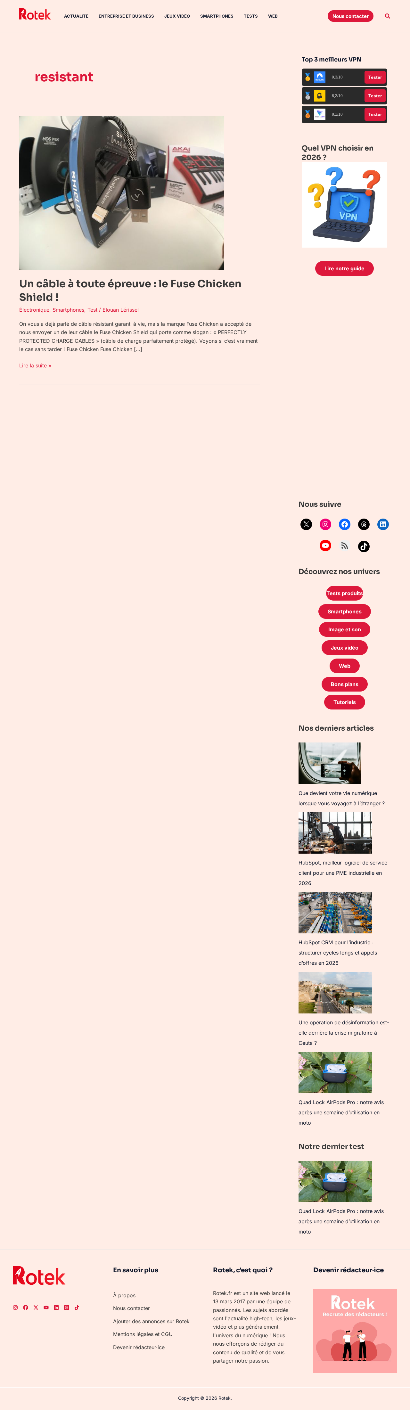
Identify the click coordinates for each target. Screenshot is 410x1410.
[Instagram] (325, 524)
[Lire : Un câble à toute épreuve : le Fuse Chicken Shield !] (121, 192)
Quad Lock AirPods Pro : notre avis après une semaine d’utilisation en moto (341, 1112)
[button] (350, 16)
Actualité (76, 16)
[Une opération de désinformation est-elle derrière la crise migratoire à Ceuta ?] (335, 992)
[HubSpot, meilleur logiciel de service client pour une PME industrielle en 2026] (335, 833)
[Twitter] (35, 1307)
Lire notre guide (344, 268)
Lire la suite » (35, 365)
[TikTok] (364, 546)
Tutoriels (344, 702)
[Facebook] (344, 524)
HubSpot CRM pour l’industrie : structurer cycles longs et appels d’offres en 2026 (338, 952)
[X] (306, 524)
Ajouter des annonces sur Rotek (151, 1321)
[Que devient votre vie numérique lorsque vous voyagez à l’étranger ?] (330, 763)
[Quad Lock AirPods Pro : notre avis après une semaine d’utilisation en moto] (335, 1072)
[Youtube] (46, 1307)
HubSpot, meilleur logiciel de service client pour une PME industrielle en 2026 (343, 872)
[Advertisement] (344, 389)
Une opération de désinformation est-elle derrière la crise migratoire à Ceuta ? (344, 1032)
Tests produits (344, 593)
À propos (124, 1295)
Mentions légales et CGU (143, 1334)
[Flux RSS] (344, 545)
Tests (251, 16)
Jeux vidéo (177, 16)
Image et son (344, 629)
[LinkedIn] (383, 524)
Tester (375, 77)
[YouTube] (325, 545)
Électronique (34, 310)
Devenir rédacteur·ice (139, 1347)
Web (273, 16)
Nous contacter (131, 1308)
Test (92, 310)
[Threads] (364, 524)
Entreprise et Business (126, 16)
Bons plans (344, 684)
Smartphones (217, 16)
